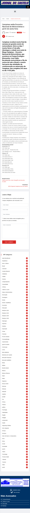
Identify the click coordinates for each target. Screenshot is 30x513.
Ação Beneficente (6, 258)
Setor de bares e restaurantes (9, 436)
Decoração (4, 294)
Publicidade (4, 412)
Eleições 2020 (5, 310)
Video (3, 464)
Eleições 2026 (5, 315)
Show (3, 441)
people (3, 396)
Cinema (4, 279)
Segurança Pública (6, 425)
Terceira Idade (5, 456)
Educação (4, 307)
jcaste (7, 32)
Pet (3, 399)
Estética (4, 326)
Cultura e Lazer (5, 289)
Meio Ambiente (5, 352)
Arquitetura (4, 260)
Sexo (3, 438)
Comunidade (5, 284)
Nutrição (4, 391)
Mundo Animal (5, 368)
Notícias (4, 386)
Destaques (4, 297)
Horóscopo (4, 347)
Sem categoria (5, 428)
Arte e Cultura (5, 263)
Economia (4, 305)
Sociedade (4, 446)
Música (3, 370)
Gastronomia (5, 341)
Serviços (4, 433)
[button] (15, 11)
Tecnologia (4, 454)
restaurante (5, 420)
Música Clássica (6, 373)
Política (4, 404)
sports (3, 449)
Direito (3, 300)
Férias (3, 331)
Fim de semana (5, 336)
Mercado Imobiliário (6, 360)
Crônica (4, 287)
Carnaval (4, 268)
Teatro (3, 451)
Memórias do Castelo (7, 355)
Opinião (4, 394)
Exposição (4, 328)
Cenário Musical (6, 271)
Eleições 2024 (5, 313)
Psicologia (4, 409)
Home (3, 18)
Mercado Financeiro (6, 357)
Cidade (7, 18)
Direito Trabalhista (6, 302)
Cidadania (4, 273)
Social (3, 443)
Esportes (4, 323)
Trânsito (4, 459)
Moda (3, 362)
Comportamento (6, 281)
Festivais (4, 334)
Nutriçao (4, 388)
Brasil (3, 266)
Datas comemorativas (7, 292)
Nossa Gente (5, 383)
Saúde (3, 422)
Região (3, 415)
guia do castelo (5, 344)
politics (3, 407)
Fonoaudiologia (5, 339)
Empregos (4, 321)
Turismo (4, 462)
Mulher (3, 365)
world (3, 467)
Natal (3, 375)
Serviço (4, 430)
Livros (3, 349)
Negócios (4, 381)
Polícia (3, 402)
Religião (4, 417)
